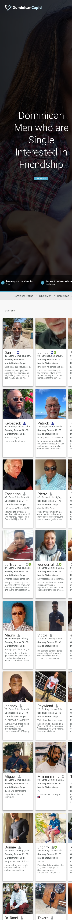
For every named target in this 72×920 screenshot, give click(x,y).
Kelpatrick (13, 423)
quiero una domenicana (15, 791)
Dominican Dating (23, 296)
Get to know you (12, 437)
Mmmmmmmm (48, 776)
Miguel (10, 776)
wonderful (45, 564)
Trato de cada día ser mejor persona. (50, 720)
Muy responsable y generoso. (50, 579)
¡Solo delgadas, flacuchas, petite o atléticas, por (18, 367)
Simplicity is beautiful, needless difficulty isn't (18, 861)
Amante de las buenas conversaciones (18, 579)
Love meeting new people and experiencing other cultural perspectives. (16, 867)
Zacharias (13, 494)
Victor (42, 635)
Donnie (10, 847)
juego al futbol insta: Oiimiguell (14, 795)
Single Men (45, 296)
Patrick (43, 423)
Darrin (9, 353)
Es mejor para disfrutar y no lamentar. (18, 649)
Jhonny (43, 847)
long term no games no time (50, 367)
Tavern (42, 918)
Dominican (63, 296)
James (42, 353)
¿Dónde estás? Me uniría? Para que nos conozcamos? (18, 508)
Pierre (42, 494)
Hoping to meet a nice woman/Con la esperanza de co (50, 437)
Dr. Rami (11, 918)
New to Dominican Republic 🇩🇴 (50, 795)
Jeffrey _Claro (14, 564)
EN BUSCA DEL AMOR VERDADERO (18, 720)
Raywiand (45, 706)
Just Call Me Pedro (46, 508)
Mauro (10, 635)
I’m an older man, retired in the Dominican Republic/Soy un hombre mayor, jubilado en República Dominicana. (50, 445)
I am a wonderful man (15, 441)
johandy (11, 706)
